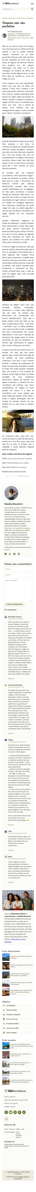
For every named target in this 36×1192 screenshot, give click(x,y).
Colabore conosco (9, 1106)
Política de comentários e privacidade (16, 1100)
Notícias (18, 1137)
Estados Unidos (16, 38)
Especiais (12, 1129)
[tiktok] (24, 1113)
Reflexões (11, 39)
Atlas (22, 1129)
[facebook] (5, 554)
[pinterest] (19, 1113)
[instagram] (14, 554)
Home (4, 18)
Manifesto (19, 1135)
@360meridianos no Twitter (18, 463)
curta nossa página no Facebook (19, 458)
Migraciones (8, 528)
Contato (18, 1134)
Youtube (17, 528)
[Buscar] (32, 9)
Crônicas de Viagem (25, 18)
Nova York (25, 38)
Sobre (17, 1132)
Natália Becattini (16, 31)
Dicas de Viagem (9, 1132)
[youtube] (19, 554)
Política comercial (9, 1097)
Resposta (11, 678)
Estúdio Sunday (23, 1177)
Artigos (12, 18)
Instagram (23, 467)
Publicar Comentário (14, 604)
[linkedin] (10, 554)
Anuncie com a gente (10, 1103)
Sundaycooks (18, 1178)
